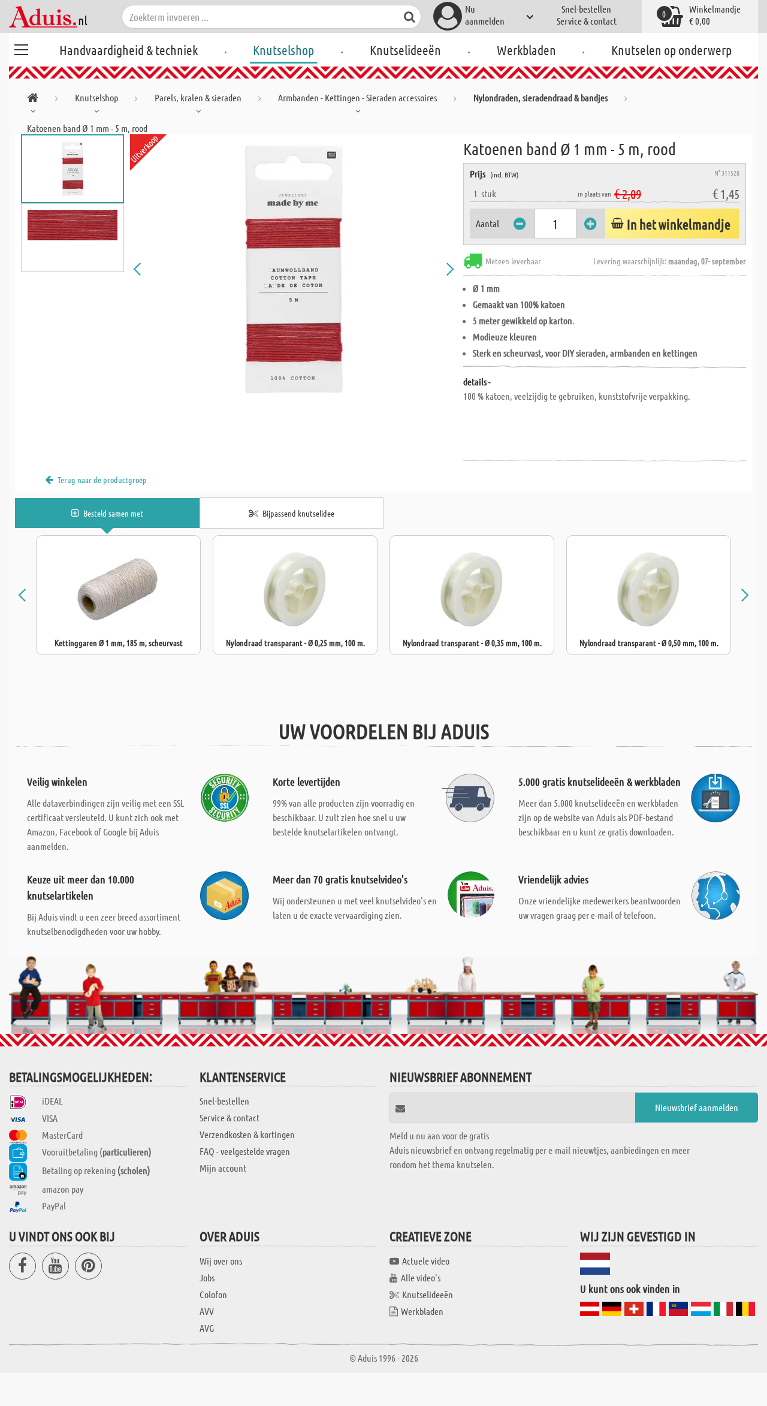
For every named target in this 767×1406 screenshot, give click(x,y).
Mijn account (223, 1167)
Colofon (213, 1294)
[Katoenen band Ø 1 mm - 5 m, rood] (293, 269)
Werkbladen (526, 50)
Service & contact (587, 20)
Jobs (207, 1277)
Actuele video (425, 1260)
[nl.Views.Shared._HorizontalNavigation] (32, 100)
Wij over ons (221, 1260)
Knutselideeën (405, 50)
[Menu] (21, 48)
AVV (207, 1311)
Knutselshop (283, 50)
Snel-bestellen (586, 8)
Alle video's (420, 1277)
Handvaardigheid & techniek (128, 50)
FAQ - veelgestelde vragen (245, 1151)
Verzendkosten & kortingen (247, 1134)
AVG (207, 1327)
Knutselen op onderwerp (671, 50)
